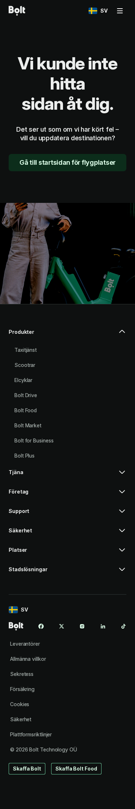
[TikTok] (123, 626)
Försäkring (22, 689)
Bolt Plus (24, 456)
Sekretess (21, 674)
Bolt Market (27, 425)
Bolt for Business (34, 440)
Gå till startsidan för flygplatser (67, 162)
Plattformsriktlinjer (31, 734)
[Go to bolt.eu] (17, 11)
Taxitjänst (25, 350)
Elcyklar (23, 380)
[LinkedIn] (103, 626)
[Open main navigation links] (119, 10)
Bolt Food (25, 410)
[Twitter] (61, 626)
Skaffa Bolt (27, 768)
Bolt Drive (25, 395)
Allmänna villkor (28, 659)
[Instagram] (82, 626)
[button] (67, 334)
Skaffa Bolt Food (76, 768)
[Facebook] (41, 626)
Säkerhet (20, 719)
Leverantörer (25, 644)
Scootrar (24, 365)
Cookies (19, 704)
